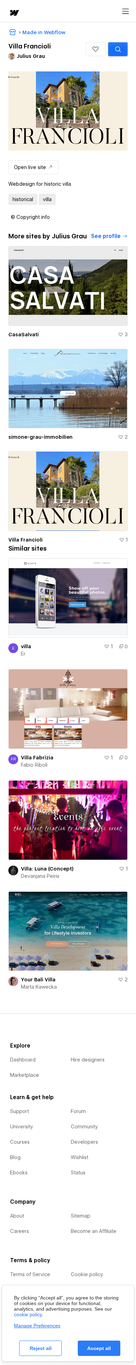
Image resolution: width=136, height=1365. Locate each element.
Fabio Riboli (34, 765)
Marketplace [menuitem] (24, 1075)
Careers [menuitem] (19, 1231)
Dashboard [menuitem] (23, 1060)
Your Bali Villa (38, 979)
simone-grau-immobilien (40, 437)
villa (26, 646)
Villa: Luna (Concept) (47, 869)
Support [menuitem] (19, 1111)
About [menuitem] (17, 1216)
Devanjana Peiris (40, 876)
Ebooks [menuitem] (19, 1172)
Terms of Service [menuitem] (30, 1274)
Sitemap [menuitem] (80, 1216)
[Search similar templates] (118, 49)
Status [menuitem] (78, 1172)
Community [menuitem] (84, 1126)
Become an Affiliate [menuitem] (93, 1231)
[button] (95, 49)
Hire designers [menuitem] (88, 1060)
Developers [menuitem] (84, 1142)
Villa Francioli (25, 540)
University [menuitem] (21, 1126)
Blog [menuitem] (15, 1157)
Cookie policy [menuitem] (87, 1274)
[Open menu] (125, 11)
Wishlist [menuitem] (79, 1157)
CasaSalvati (23, 334)
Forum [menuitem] (78, 1111)
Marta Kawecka (39, 987)
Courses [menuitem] (20, 1142)
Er (23, 654)
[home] (14, 13)
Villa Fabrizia (37, 757)
